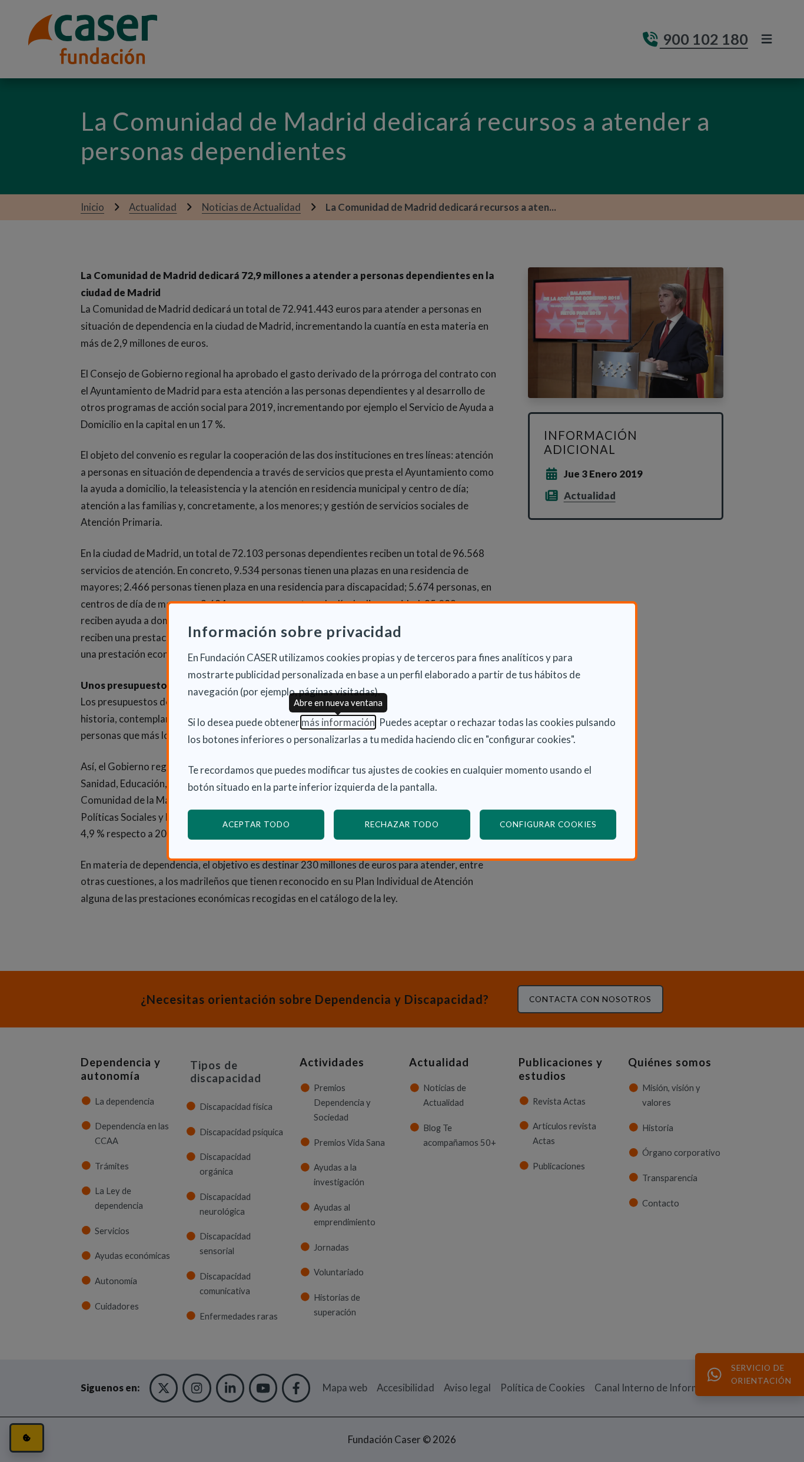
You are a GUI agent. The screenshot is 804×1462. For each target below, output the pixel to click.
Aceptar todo (256, 824)
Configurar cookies (558, 824)
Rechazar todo (402, 824)
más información (338, 722)
